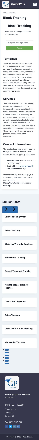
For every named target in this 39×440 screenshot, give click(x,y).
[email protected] (26, 166)
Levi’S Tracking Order (15, 217)
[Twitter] (10, 426)
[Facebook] (6, 426)
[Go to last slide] (6, 209)
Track (19, 48)
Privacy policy (10, 409)
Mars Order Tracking (15, 257)
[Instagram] (14, 426)
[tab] (7, 349)
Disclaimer (9, 413)
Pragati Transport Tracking (18, 271)
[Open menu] (35, 4)
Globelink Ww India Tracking (19, 244)
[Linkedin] (18, 426)
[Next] (14, 209)
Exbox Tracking (12, 230)
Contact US (9, 416)
